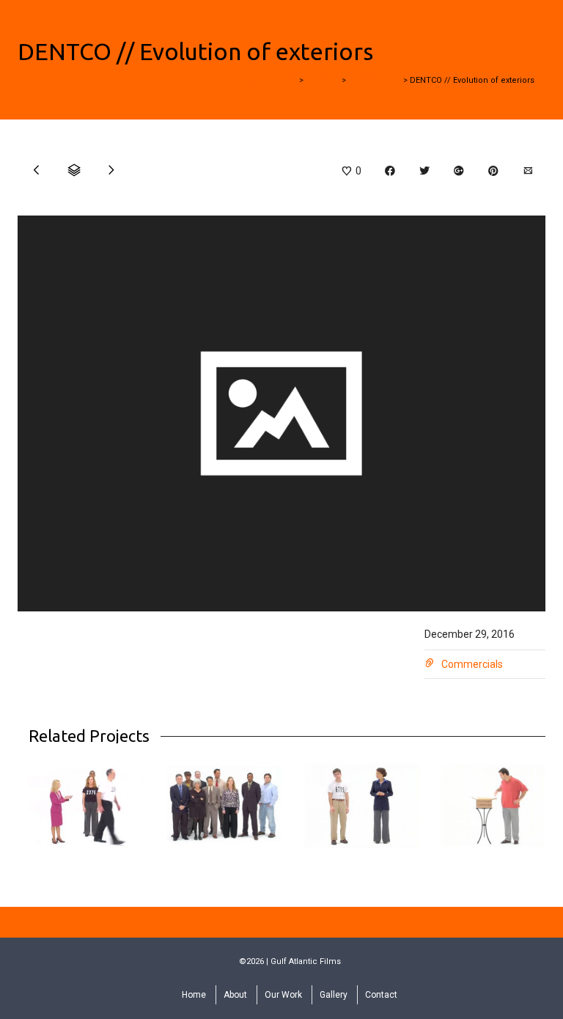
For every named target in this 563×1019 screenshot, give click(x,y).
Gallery (333, 995)
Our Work (283, 995)
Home (194, 995)
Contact (381, 995)
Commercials (472, 664)
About (235, 995)
